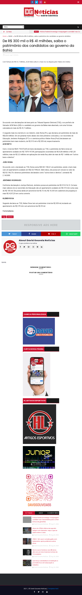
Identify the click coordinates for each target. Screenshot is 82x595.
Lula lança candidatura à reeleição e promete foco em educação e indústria (45, 563)
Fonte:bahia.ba (8, 211)
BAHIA (10, 36)
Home (5, 36)
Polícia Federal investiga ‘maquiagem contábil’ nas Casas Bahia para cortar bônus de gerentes (45, 520)
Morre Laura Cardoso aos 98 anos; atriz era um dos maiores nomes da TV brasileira (44, 552)
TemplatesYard (53, 589)
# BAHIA (10, 217)
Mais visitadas (41, 513)
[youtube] (44, 2)
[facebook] (32, 2)
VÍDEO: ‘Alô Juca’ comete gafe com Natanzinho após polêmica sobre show (44, 541)
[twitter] (36, 2)
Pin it (53, 234)
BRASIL (29, 31)
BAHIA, (16, 55)
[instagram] (40, 2)
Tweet (14, 234)
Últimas (28, 513)
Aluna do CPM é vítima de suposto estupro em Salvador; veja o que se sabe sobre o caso (44, 530)
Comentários (53, 513)
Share (33, 234)
